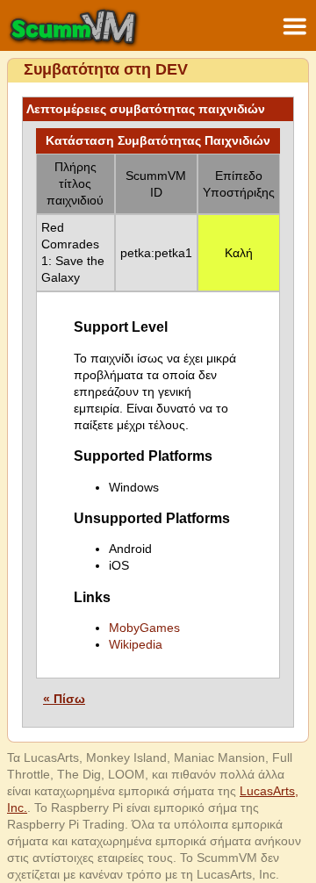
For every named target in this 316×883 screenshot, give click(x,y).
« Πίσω (64, 699)
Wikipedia (135, 644)
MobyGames (144, 628)
